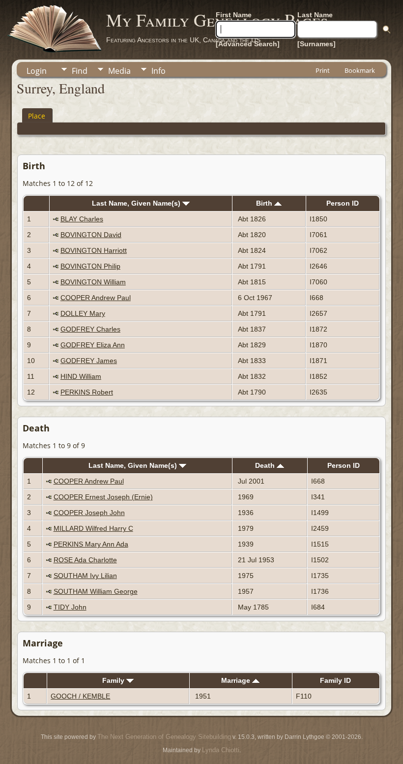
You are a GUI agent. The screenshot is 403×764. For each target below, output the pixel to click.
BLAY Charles (81, 219)
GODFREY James (88, 361)
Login (37, 70)
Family (114, 680)
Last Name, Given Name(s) (137, 203)
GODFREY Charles (90, 329)
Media (119, 70)
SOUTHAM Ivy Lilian (85, 576)
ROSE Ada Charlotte (85, 560)
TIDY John (70, 607)
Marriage (236, 680)
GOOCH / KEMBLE (80, 696)
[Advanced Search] (248, 44)
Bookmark (360, 70)
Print (323, 70)
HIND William (80, 376)
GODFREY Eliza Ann (92, 345)
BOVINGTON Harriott (93, 250)
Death (266, 465)
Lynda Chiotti (220, 750)
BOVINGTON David (90, 235)
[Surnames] (316, 44)
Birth (265, 203)
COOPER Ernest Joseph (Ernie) (103, 497)
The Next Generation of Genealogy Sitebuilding (164, 736)
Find (79, 70)
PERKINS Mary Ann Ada (91, 544)
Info (158, 70)
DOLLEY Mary (82, 313)
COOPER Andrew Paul (95, 298)
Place (36, 116)
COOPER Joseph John (89, 513)
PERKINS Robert (86, 392)
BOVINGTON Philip (90, 266)
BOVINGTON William (93, 282)
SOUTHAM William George (96, 591)
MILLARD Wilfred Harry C (93, 528)
